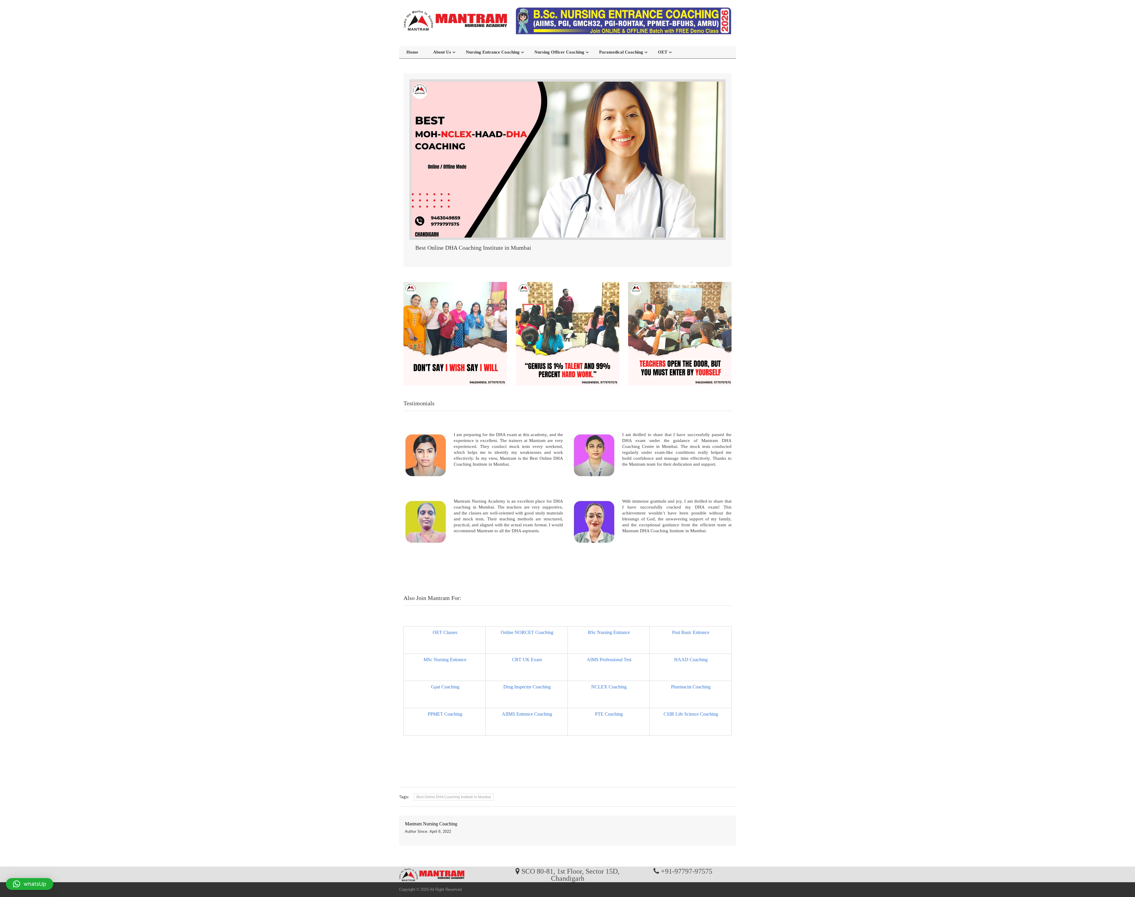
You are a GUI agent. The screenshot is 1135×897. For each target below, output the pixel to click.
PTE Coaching (609, 714)
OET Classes (445, 632)
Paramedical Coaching (621, 52)
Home (412, 52)
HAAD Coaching (691, 659)
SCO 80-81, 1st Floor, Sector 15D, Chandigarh (570, 874)
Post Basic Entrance (690, 632)
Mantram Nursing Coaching (431, 823)
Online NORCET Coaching (527, 632)
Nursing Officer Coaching (559, 52)
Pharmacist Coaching (691, 686)
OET (662, 52)
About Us (442, 52)
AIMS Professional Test (609, 659)
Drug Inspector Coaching (527, 686)
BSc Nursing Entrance (609, 632)
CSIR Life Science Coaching (691, 714)
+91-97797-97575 (686, 871)
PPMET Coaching (445, 714)
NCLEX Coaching (609, 686)
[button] (29, 884)
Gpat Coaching (445, 686)
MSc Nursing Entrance (445, 659)
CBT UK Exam (527, 659)
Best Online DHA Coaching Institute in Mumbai (453, 797)
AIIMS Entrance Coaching (527, 714)
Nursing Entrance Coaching (493, 52)
